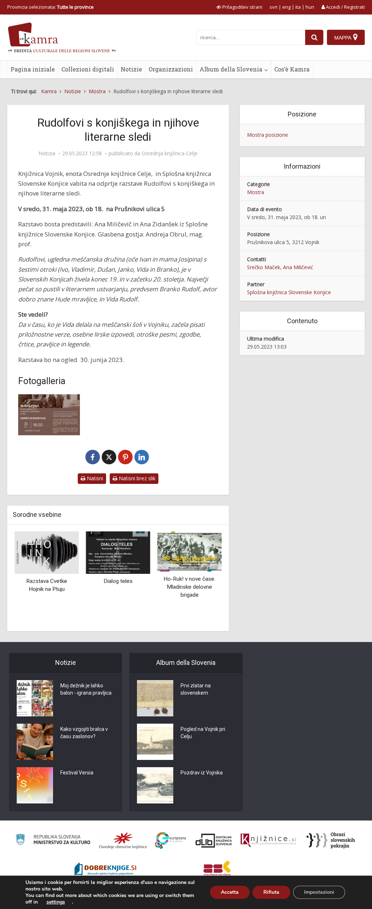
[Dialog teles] (118, 551)
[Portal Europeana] (170, 840)
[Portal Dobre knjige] (105, 870)
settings (55, 902)
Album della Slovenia (230, 69)
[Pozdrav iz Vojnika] (155, 785)
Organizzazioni (171, 69)
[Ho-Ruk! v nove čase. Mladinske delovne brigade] (189, 550)
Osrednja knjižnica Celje (170, 153)
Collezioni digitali (87, 69)
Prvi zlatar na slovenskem (196, 689)
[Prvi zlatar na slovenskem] (155, 698)
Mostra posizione (267, 134)
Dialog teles (118, 581)
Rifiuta (271, 892)
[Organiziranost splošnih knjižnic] (123, 840)
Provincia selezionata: (50, 7)
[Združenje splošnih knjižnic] (217, 870)
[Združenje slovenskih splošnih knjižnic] (268, 840)
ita (298, 7)
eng (286, 7)
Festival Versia (76, 773)
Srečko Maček (263, 267)
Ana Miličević (298, 267)
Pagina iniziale (33, 69)
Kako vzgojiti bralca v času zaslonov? (84, 732)
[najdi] (314, 37)
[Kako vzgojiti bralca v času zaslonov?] (35, 742)
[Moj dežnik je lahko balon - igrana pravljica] (35, 698)
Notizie (131, 69)
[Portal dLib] (214, 840)
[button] (203, 578)
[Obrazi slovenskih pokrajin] (331, 840)
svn (274, 7)
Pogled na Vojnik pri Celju (203, 732)
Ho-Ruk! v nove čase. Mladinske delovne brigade (189, 587)
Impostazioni (319, 892)
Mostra (255, 192)
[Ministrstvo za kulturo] (52, 840)
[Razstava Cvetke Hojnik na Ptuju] (47, 551)
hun (310, 7)
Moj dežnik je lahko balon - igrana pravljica (86, 689)
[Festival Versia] (35, 785)
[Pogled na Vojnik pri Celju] (155, 742)
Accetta (230, 892)
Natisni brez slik (136, 478)
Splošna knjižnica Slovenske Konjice (289, 292)
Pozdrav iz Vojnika (202, 773)
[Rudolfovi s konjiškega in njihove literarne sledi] (49, 414)
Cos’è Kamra (292, 69)
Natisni (94, 478)
